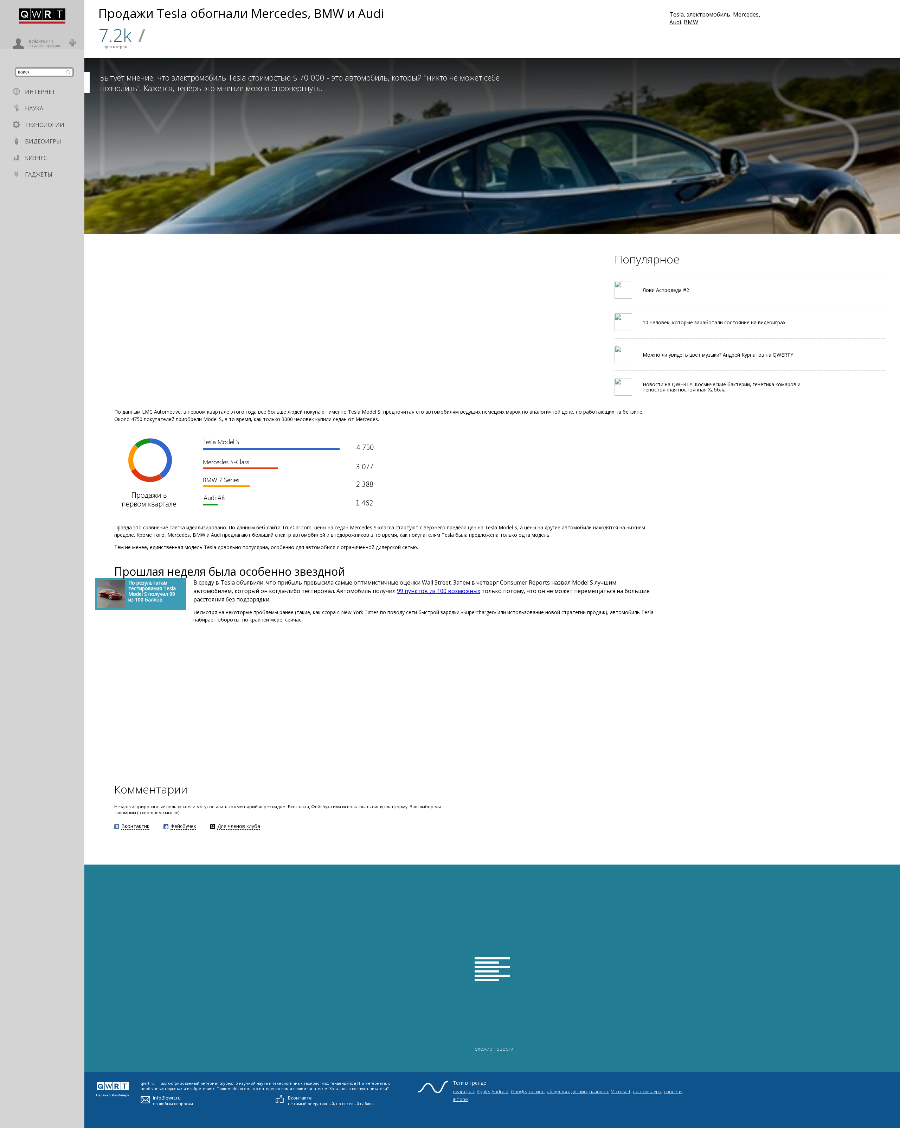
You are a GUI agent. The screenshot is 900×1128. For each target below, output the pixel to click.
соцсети (673, 1091)
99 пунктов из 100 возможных (438, 591)
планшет (598, 1091)
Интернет (40, 92)
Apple (483, 1091)
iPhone (460, 1099)
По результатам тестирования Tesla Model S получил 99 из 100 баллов (152, 591)
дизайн (579, 1091)
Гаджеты (38, 174)
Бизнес (36, 158)
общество (558, 1091)
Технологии (44, 125)
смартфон (463, 1091)
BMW (691, 22)
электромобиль (708, 14)
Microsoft (620, 1091)
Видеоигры (43, 141)
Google (518, 1091)
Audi (675, 22)
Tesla (676, 14)
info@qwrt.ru (167, 1098)
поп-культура (647, 1091)
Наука (34, 108)
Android (499, 1091)
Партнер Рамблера (112, 1095)
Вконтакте (300, 1098)
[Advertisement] (200, 702)
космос (536, 1091)
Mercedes (746, 14)
